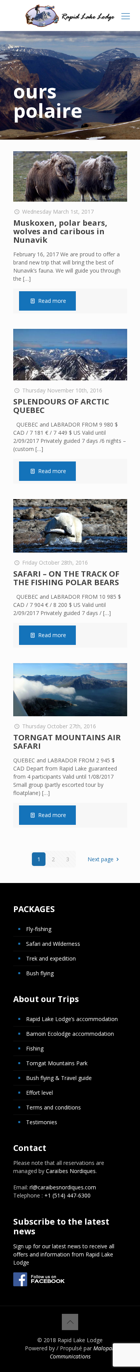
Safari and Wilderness (53, 943)
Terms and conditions (53, 1107)
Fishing (35, 1048)
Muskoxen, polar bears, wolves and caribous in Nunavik (60, 231)
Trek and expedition (51, 958)
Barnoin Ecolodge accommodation (70, 1033)
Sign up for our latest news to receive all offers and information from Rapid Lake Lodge (63, 1254)
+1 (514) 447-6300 (67, 1195)
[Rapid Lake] (70, 15)
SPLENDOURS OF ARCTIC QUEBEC (61, 405)
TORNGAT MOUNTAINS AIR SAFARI (67, 741)
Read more (52, 300)
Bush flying (40, 973)
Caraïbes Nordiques (71, 1171)
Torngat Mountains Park (57, 1063)
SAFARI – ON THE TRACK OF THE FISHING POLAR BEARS (66, 578)
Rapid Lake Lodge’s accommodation (72, 1019)
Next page (101, 859)
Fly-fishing (38, 929)
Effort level (39, 1092)
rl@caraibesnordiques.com (63, 1187)
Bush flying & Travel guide (59, 1078)
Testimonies (41, 1122)
